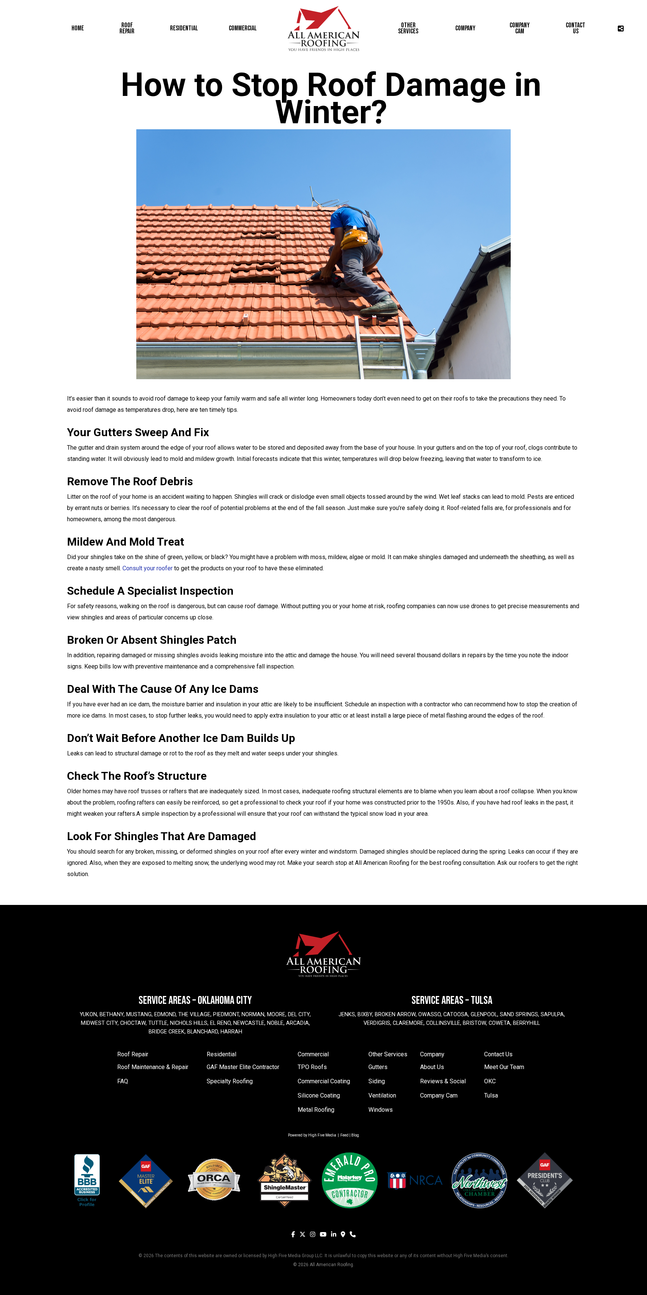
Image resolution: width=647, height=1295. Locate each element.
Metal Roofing (316, 1109)
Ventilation (382, 1095)
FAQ (122, 1081)
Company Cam (439, 1095)
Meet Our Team (504, 1067)
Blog (355, 1135)
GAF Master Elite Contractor (243, 1067)
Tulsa (491, 1095)
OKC (490, 1081)
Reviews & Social (443, 1081)
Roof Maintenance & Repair (152, 1067)
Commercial (313, 1054)
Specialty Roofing (230, 1081)
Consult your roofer (147, 568)
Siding (376, 1081)
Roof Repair (132, 1054)
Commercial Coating (324, 1081)
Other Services (387, 1054)
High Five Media (322, 1135)
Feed (344, 1135)
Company (432, 1054)
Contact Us (498, 1054)
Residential (221, 1054)
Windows (380, 1109)
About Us (432, 1067)
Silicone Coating (319, 1095)
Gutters (378, 1067)
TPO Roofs (312, 1067)
